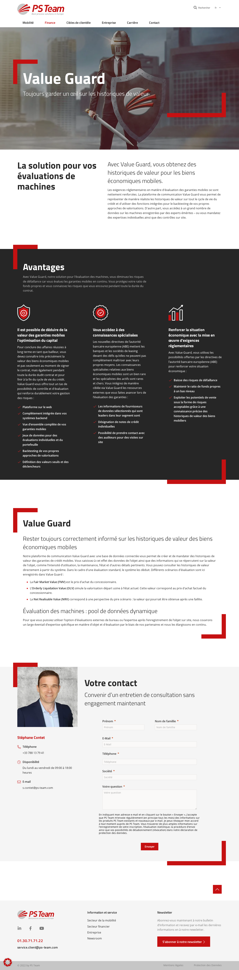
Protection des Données (208, 965)
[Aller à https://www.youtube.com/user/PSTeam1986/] (41, 928)
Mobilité (28, 22)
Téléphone (109, 754)
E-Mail (106, 738)
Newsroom (94, 938)
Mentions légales (173, 965)
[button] (202, 7)
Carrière (132, 22)
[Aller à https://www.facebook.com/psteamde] (30, 928)
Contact (154, 22)
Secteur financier (98, 926)
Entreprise (109, 22)
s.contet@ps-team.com (38, 788)
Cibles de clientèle (78, 22)
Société (107, 771)
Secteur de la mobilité (101, 920)
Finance (50, 22)
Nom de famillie (165, 721)
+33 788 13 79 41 (33, 753)
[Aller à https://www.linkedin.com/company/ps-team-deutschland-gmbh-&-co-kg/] (19, 928)
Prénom (107, 721)
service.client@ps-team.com (37, 947)
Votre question (112, 786)
